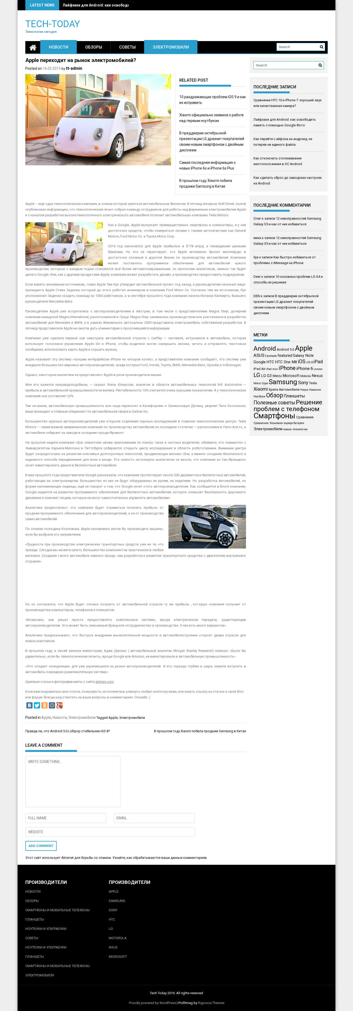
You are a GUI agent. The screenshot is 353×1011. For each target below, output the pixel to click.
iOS (301, 362)
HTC (270, 362)
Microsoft (291, 375)
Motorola (305, 376)
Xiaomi (261, 389)
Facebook (271, 356)
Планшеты (294, 395)
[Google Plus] (59, 705)
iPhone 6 (304, 368)
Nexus (317, 375)
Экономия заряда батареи (286, 423)
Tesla (313, 383)
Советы (127, 47)
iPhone (287, 368)
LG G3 (266, 375)
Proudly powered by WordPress (152, 1003)
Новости (58, 47)
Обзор (274, 395)
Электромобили (171, 47)
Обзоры (93, 47)
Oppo (265, 383)
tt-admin (74, 68)
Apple (46, 717)
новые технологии (295, 429)
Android (265, 348)
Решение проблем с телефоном (288, 405)
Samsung (283, 382)
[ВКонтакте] (29, 705)
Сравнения (261, 423)
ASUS (259, 355)
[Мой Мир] (52, 705)
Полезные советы (274, 403)
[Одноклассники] (44, 705)
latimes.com (105, 682)
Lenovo (318, 369)
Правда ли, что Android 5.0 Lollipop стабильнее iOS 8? (67, 731)
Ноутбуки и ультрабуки (45, 929)
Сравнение (304, 417)
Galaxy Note (303, 355)
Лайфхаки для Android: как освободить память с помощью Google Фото (128, 5)
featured (285, 355)
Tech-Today (52, 24)
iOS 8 (309, 362)
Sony (303, 382)
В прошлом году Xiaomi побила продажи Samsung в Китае (200, 731)
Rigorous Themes (211, 1003)
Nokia (257, 383)
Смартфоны (274, 415)
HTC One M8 (286, 362)
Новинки (315, 389)
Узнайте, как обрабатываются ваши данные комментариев (159, 858)
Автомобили (289, 389)
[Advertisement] (135, 580)
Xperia (273, 389)
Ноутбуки (259, 396)
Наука (304, 389)
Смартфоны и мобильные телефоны (57, 910)
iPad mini (272, 369)
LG (257, 375)
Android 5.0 (285, 349)
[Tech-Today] (32, 47)
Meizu (277, 376)
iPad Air (259, 369)
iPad (318, 361)
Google (260, 362)
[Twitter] (37, 705)
